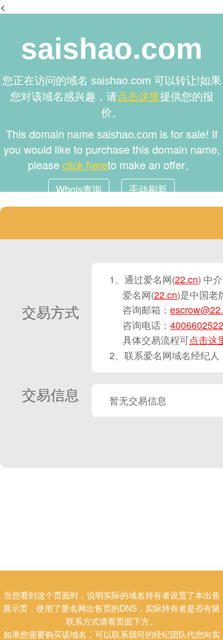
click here (85, 164)
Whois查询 (79, 189)
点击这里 (138, 95)
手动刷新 (148, 189)
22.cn (186, 279)
